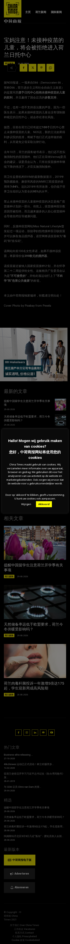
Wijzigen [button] (26, 504)
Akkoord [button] (44, 504)
